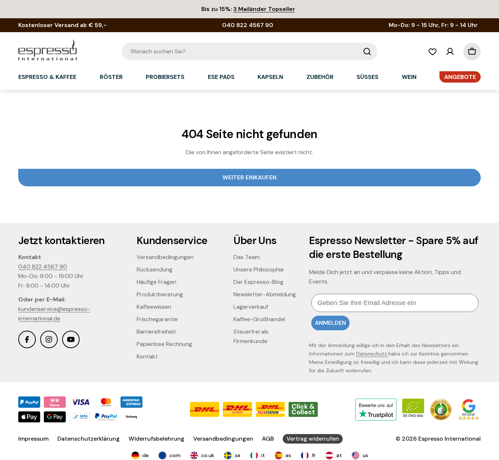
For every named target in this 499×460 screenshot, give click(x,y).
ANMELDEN (330, 323)
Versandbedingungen (223, 438)
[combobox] (249, 51)
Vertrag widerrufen (312, 438)
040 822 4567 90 (42, 266)
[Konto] (450, 51)
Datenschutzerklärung (88, 438)
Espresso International (449, 438)
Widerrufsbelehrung (156, 438)
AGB (268, 438)
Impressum (33, 438)
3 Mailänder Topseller (264, 9)
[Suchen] (367, 51)
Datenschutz (372, 353)
